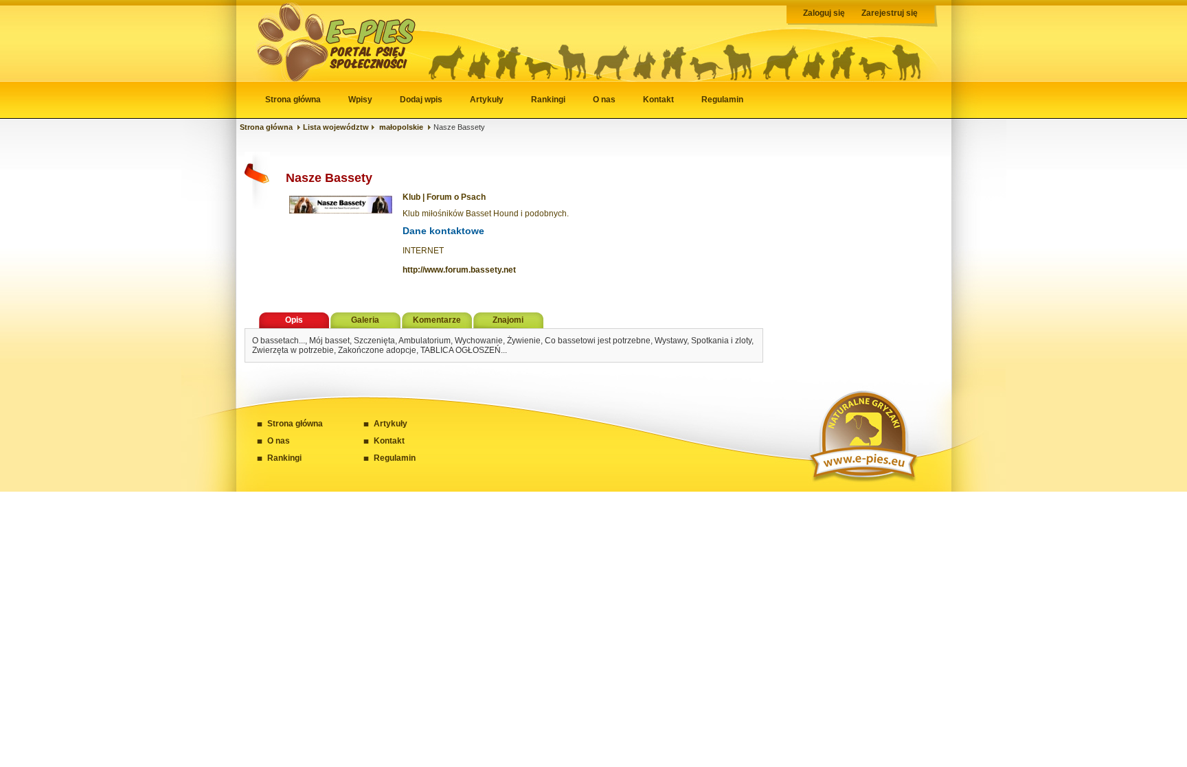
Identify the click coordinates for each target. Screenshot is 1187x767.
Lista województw (336, 127)
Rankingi (548, 99)
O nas (604, 99)
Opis (294, 320)
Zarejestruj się (889, 13)
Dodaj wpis (421, 99)
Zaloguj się (824, 13)
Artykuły (487, 99)
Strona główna (293, 99)
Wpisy (360, 99)
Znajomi (508, 320)
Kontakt (658, 99)
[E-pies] (328, 78)
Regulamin (722, 99)
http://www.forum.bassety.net (459, 270)
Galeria (365, 320)
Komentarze (437, 320)
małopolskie (401, 127)
